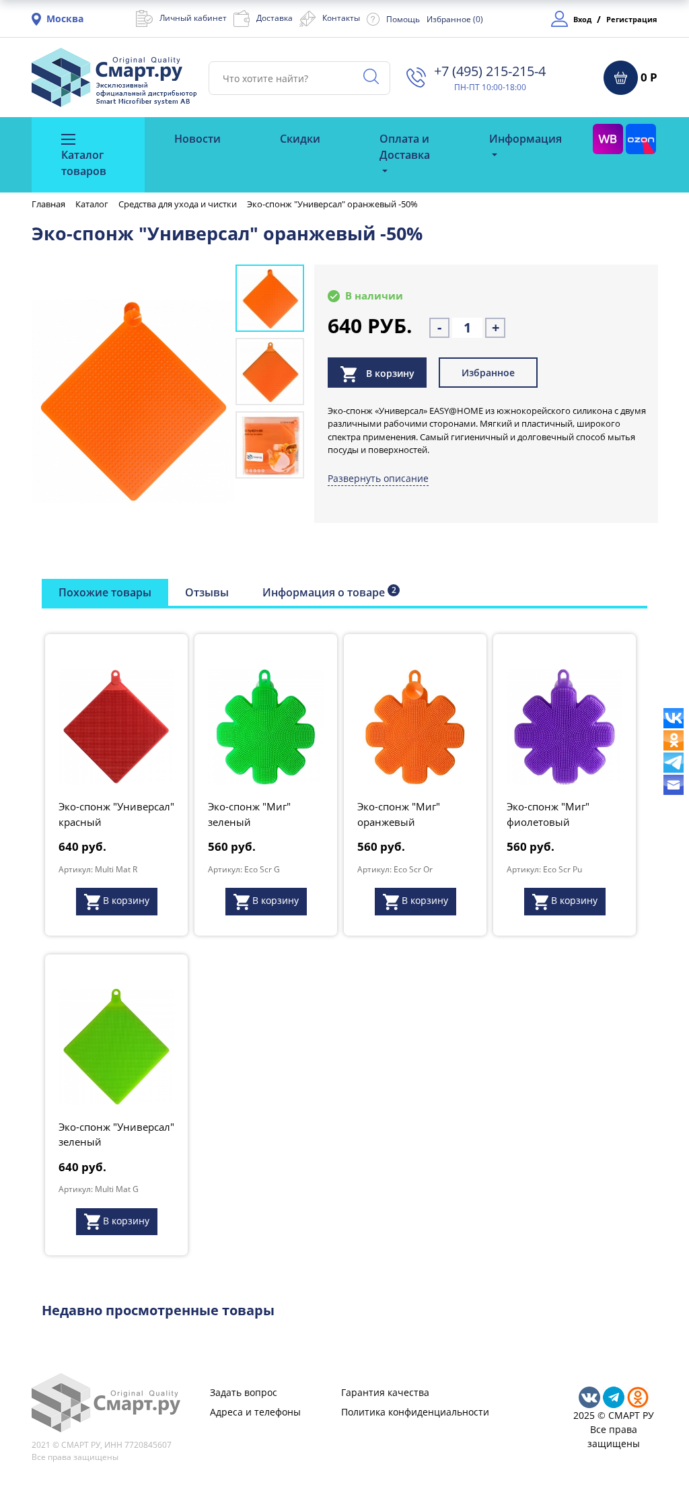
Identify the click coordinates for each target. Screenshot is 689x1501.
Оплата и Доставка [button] (404, 146)
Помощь (403, 19)
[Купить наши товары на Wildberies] (608, 138)
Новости (197, 138)
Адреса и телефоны (255, 1411)
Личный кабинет (193, 18)
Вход (582, 19)
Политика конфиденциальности (415, 1411)
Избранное (488, 372)
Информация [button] (525, 138)
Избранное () (455, 19)
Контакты (341, 18)
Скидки (300, 138)
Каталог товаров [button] (83, 162)
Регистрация (631, 19)
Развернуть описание (378, 478)
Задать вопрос (243, 1392)
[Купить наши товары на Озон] (641, 138)
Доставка (274, 18)
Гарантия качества (385, 1392)
